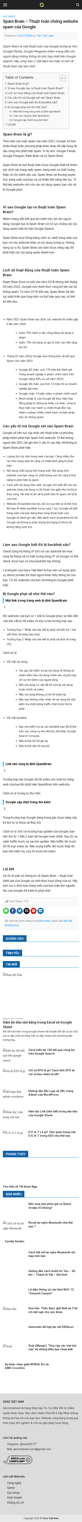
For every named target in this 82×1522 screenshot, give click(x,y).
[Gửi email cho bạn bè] (26, 911)
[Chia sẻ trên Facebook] (13, 911)
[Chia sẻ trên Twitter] (20, 911)
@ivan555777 (28, 1444)
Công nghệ (14, 1483)
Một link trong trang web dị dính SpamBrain (37, 111)
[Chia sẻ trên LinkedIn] (40, 911)
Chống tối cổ (15, 1502)
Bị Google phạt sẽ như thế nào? (28, 107)
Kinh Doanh (14, 1497)
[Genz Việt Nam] (41, 5)
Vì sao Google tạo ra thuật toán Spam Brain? (36, 88)
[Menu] (5, 4)
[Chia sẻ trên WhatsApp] (6, 911)
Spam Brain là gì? (19, 83)
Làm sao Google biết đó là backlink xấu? (33, 102)
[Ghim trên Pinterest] (34, 911)
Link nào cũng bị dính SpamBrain (31, 115)
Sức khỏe (13, 1493)
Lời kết (13, 124)
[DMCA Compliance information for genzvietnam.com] (17, 1459)
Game (11, 1488)
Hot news (9, 16)
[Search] (77, 4)
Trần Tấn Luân (44, 35)
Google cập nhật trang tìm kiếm (31, 120)
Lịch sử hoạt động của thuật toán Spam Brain (36, 93)
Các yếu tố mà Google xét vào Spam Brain (34, 97)
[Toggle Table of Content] (60, 78)
